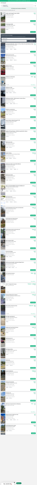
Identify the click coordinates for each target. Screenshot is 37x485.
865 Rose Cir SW (9, 65)
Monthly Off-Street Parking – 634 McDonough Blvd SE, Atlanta (16, 131)
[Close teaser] (14, 482)
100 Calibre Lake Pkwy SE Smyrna (11, 317)
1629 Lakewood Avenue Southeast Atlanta (13, 154)
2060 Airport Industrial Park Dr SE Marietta (13, 403)
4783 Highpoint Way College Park (11, 350)
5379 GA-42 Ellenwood (10, 361)
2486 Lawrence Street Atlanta (11, 230)
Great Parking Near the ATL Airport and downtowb (14, 207)
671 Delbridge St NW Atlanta (10, 25)
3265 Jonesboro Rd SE (9, 240)
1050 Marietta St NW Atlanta (10, 99)
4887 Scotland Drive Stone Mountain (12, 372)
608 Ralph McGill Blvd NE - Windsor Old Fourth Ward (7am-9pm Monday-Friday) (19, 43)
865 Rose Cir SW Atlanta (10, 66)
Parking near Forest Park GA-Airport (12, 327)
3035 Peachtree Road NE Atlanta (11, 263)
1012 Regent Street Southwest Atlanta (12, 186)
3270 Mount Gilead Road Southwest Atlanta (13, 295)
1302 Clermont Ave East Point (11, 197)
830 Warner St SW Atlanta (10, 76)
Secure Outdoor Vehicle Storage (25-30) (13, 120)
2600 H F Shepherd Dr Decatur (11, 284)
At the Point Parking (9, 251)
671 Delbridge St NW (9, 24)
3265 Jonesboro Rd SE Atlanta (11, 241)
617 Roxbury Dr (8, 392)
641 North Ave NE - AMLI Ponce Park (12, 414)
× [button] (36, 0)
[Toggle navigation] (35, 3)
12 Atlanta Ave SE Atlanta (10, 14)
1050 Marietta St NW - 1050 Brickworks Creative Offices (15, 98)
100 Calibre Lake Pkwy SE (10, 316)
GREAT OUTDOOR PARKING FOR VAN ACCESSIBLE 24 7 (15, 185)
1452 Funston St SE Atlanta (10, 143)
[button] (7, 484)
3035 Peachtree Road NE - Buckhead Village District (15, 262)
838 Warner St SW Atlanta (10, 88)
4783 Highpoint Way (9, 349)
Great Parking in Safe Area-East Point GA (13, 229)
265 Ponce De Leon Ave (10, 54)
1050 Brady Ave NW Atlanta (10, 175)
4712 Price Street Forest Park (10, 328)
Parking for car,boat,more (10, 109)
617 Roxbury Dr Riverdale (10, 393)
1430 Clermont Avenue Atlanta (11, 208)
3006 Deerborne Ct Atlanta (10, 339)
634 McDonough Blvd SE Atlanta (11, 121)
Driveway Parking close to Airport (11, 294)
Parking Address (5, 5)
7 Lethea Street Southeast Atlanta (11, 110)
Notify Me (33, 422)
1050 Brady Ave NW (9, 174)
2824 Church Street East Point (11, 252)
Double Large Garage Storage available (12, 13)
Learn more (28, 0)
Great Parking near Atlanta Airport (12, 218)
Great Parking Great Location (11, 425)
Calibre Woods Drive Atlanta (10, 426)
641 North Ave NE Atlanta (10, 415)
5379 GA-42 (8, 360)
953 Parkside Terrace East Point (11, 219)
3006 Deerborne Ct (9, 338)
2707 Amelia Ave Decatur (10, 273)
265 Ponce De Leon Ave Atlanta (11, 55)
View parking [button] (33, 84)
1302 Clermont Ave (9, 196)
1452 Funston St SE (9, 142)
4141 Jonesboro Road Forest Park (11, 305)
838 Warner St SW (9, 87)
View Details (33, 51)
